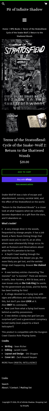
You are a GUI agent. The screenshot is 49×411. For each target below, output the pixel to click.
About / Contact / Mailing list (17, 387)
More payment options (24, 184)
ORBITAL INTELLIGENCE (25, 362)
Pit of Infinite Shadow (24, 9)
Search (5, 384)
